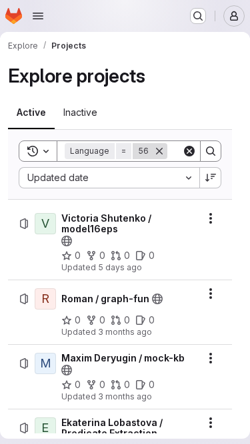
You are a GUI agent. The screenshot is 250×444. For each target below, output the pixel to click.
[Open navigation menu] (38, 16)
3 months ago (125, 332)
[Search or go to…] (198, 16)
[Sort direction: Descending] (210, 177)
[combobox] (109, 177)
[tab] (31, 112)
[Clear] (189, 151)
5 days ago (120, 267)
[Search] (210, 151)
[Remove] (159, 151)
